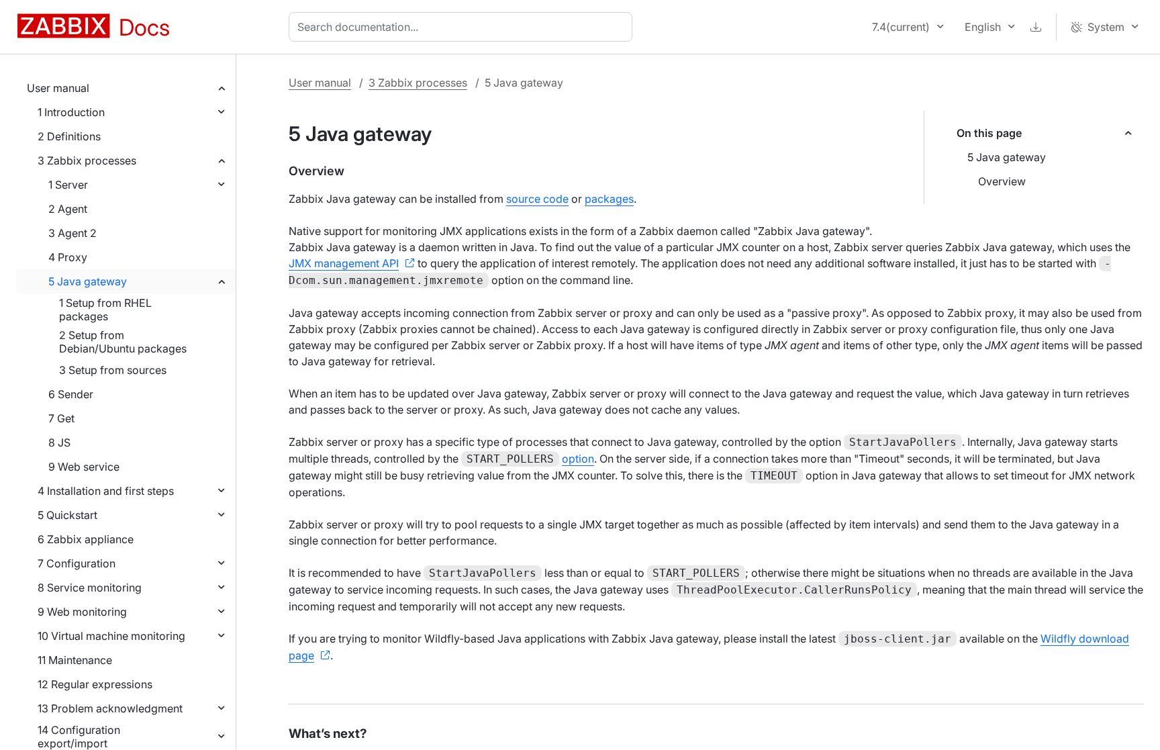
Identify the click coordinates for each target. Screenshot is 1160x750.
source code (537, 198)
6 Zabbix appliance (86, 539)
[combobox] (463, 27)
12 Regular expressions (95, 684)
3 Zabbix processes (87, 160)
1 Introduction (71, 112)
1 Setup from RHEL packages (105, 309)
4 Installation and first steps (106, 491)
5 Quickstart (67, 515)
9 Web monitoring (82, 611)
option (578, 458)
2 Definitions (69, 136)
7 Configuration (76, 563)
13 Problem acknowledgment (110, 708)
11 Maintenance (75, 660)
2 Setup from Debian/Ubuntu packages (123, 341)
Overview (1002, 181)
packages (609, 198)
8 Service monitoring (90, 587)
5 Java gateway (87, 281)
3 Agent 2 (72, 233)
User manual (58, 88)
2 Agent (67, 209)
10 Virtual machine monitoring (111, 636)
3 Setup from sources (112, 370)
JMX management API (344, 263)
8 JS (59, 442)
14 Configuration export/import (79, 736)
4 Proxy (67, 257)
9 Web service (83, 466)
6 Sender (70, 394)
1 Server (68, 184)
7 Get (61, 418)
